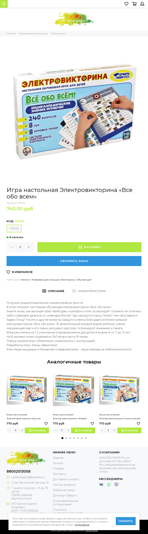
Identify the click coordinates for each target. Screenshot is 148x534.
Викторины (68, 279)
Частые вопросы (64, 484)
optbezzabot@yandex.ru (28, 477)
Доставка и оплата (66, 479)
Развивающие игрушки (46, 279)
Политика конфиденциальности (68, 511)
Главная (58, 458)
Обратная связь (64, 490)
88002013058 (18, 471)
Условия (58, 468)
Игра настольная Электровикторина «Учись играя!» (120, 416)
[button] (62, 438)
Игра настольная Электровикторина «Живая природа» (70, 416)
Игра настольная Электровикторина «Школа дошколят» (23, 416)
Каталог (25, 279)
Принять (126, 521)
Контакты (59, 474)
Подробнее (82, 524)
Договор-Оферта (65, 495)
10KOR (14, 228)
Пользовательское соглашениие (65, 502)
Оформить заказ (74, 261)
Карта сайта (91, 530)
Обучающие (84, 279)
